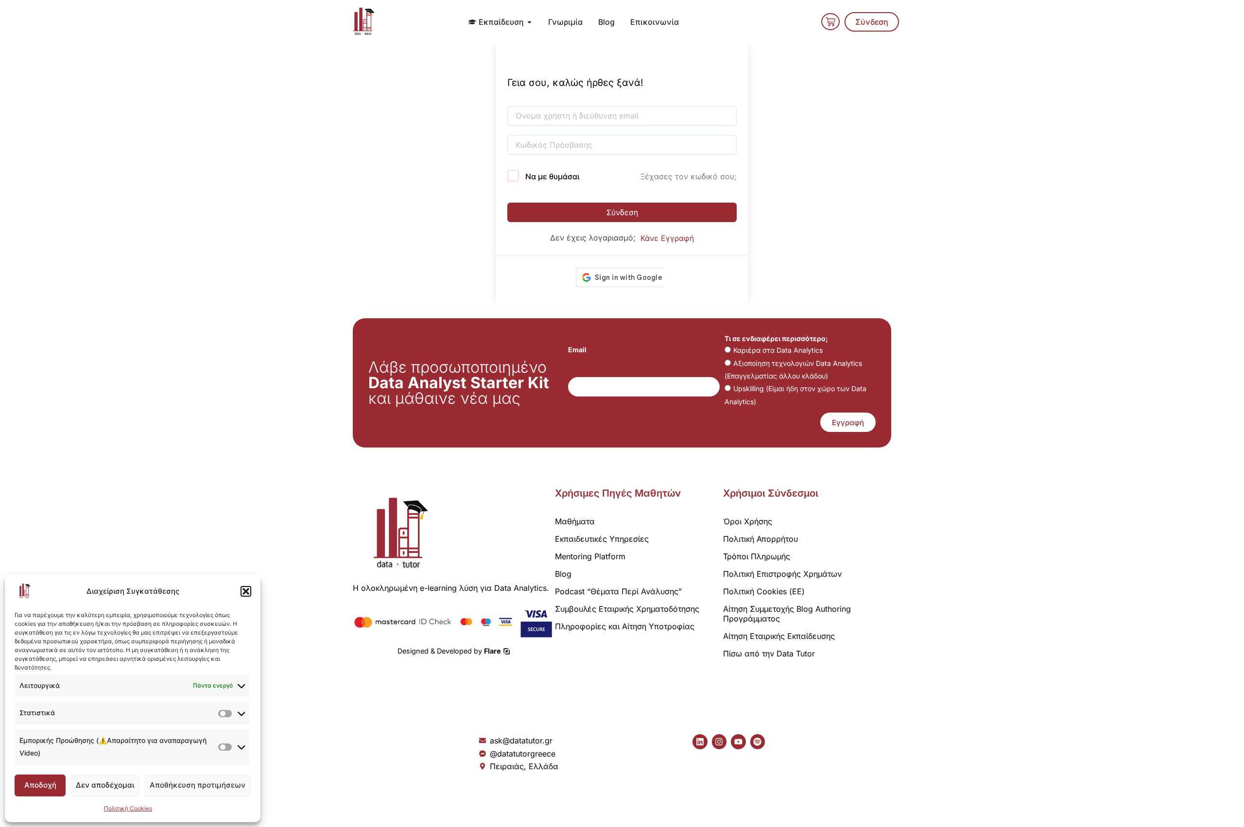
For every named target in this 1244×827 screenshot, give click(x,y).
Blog (563, 574)
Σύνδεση (622, 212)
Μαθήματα (575, 521)
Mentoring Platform (590, 556)
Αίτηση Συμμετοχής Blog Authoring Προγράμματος (787, 613)
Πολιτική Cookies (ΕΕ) (764, 591)
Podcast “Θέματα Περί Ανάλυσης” (618, 591)
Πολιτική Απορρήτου (760, 539)
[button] (246, 591)
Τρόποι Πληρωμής (756, 556)
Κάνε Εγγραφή (667, 238)
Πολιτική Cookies (128, 808)
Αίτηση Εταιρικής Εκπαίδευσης (779, 636)
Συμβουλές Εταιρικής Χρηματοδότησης (627, 609)
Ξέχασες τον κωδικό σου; (688, 176)
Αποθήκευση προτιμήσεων (197, 785)
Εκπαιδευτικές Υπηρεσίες (602, 539)
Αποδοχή (40, 785)
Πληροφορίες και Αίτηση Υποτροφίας (624, 626)
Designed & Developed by (449, 651)
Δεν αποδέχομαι (105, 785)
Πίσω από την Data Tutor (769, 653)
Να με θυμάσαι (552, 176)
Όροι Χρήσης (747, 521)
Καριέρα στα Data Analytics (778, 350)
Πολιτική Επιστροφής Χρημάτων (782, 574)
